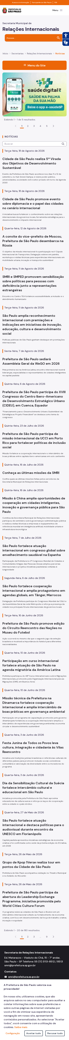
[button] (53, 126)
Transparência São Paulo (42, 2)
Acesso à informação (20, 2)
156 (55, 2)
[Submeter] (63, 144)
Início (5, 53)
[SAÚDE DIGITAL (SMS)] (34, 94)
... (40, 936)
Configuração (13, 1033)
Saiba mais (20, 1027)
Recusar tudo (55, 1033)
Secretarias (18, 53)
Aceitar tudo (33, 1033)
